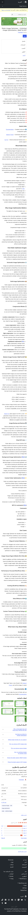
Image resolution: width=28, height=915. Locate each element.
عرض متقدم (24, 815)
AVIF (11, 805)
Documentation (10, 129)
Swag (11, 878)
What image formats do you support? (17, 739)
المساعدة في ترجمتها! (6, 10)
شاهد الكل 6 (3, 802)
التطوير (23, 51)
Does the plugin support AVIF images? (17, 762)
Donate (10, 876)
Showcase (10, 860)
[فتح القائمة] (2, 2)
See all (3, 838)
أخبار (25, 862)
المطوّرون (24, 876)
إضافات (11, 864)
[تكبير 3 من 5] (24, 710)
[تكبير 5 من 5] (24, 717)
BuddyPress (24, 890)
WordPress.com (22, 883)
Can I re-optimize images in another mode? (20, 753)
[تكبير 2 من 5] (11, 702)
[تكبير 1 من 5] (24, 702)
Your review (24, 838)
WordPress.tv (23, 878)
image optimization (6, 808)
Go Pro (6, 139)
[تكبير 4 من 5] (11, 710)
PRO (23, 188)
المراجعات (23, 45)
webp (3, 811)
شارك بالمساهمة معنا (8, 871)
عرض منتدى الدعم (22, 851)
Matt (25, 885)
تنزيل (25, 36)
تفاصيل (23, 41)
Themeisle (20, 32)
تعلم (26, 871)
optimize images (8, 811)
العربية (21, 896)
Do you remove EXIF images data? (18, 744)
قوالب (12, 862)
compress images (5, 805)
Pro (23, 341)
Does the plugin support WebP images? (17, 757)
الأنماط (11, 867)
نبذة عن (25, 860)
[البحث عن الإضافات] (12, 14)
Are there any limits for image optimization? (21, 735)
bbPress (24, 888)
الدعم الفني (24, 874)
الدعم (24, 55)
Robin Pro (6, 413)
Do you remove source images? (19, 748)
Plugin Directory (23, 6)
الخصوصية (24, 867)
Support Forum (10, 134)
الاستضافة (24, 864)
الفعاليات (11, 874)
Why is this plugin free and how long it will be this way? (20, 729)
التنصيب (23, 48)
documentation (23, 694)
